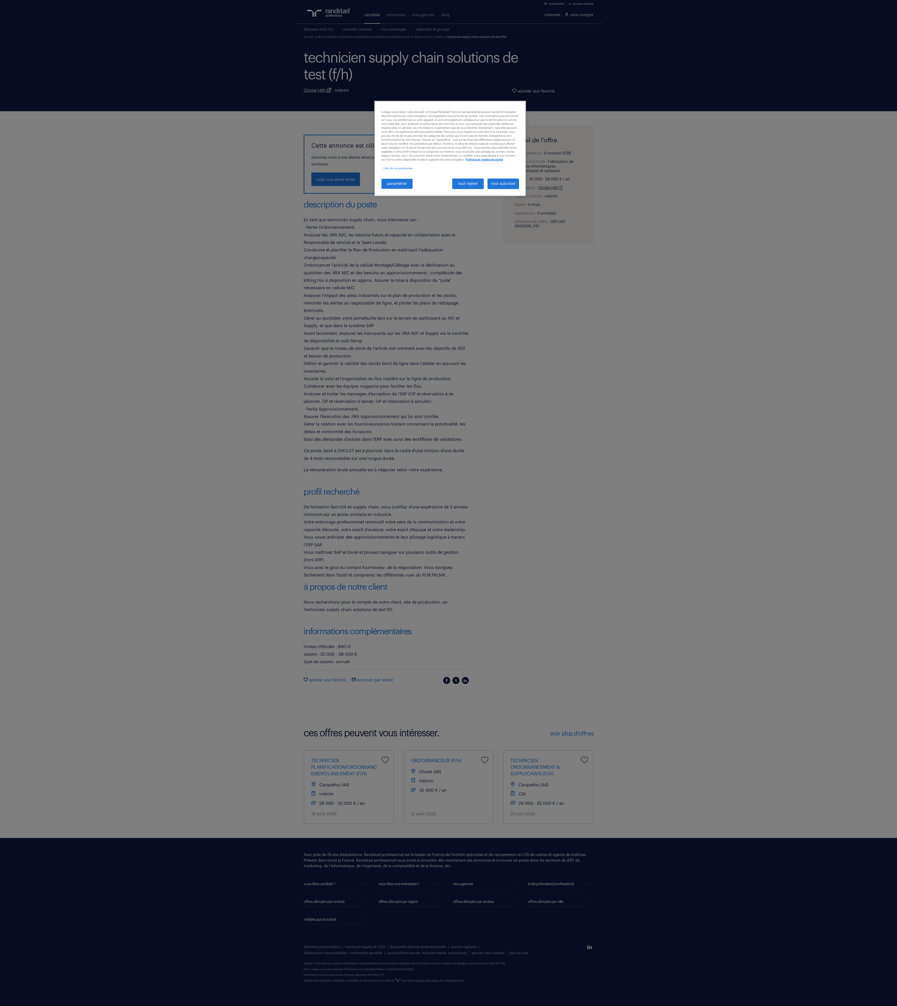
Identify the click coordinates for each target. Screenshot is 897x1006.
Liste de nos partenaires (398, 168)
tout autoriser (503, 184)
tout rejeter (468, 184)
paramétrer (397, 184)
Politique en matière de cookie (484, 159)
